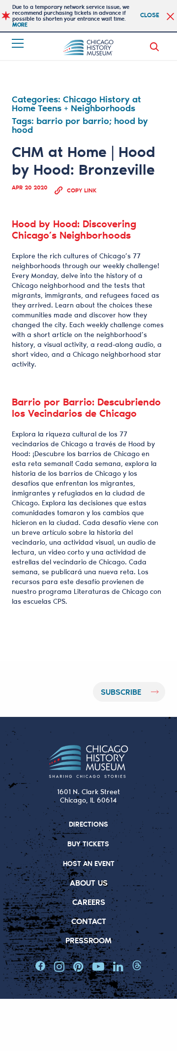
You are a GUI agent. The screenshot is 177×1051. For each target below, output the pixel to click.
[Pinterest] (78, 966)
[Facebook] (40, 966)
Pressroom (88, 940)
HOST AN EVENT (89, 863)
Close (149, 14)
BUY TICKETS (88, 843)
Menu (18, 43)
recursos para (35, 582)
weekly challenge (114, 325)
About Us (89, 882)
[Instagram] (59, 966)
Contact (88, 921)
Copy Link (81, 190)
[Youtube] (98, 966)
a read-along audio (121, 344)
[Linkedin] (118, 966)
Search (156, 47)
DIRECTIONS (88, 824)
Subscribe (121, 691)
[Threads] (137, 966)
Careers (88, 901)
